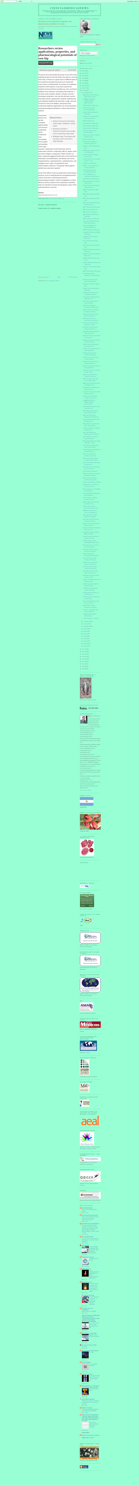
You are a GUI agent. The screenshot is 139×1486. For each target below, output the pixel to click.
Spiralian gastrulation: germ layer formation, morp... (91, 136)
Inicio (58, 277)
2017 (83, 649)
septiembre (86, 626)
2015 (83, 654)
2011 (83, 664)
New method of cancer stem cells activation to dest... (91, 468)
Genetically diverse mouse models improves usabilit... (91, 392)
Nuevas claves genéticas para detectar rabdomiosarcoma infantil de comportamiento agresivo (90, 1218)
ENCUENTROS (86, 1362)
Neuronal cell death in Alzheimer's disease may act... (92, 528)
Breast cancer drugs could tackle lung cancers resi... (91, 524)
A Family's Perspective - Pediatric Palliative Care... (91, 429)
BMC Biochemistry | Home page (91, 230)
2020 (83, 85)
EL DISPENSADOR (87, 1208)
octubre (85, 624)
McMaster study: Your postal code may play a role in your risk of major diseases (64, 139)
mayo (84, 636)
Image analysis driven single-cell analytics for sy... (91, 182)
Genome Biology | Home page (90, 123)
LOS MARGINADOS (87, 1237)
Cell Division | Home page (89, 163)
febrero (85, 643)
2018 (83, 90)
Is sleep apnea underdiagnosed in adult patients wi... (91, 298)
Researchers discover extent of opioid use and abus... (90, 546)
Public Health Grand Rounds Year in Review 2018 (91, 407)
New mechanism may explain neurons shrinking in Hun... (90, 459)
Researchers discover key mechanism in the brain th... (90, 319)
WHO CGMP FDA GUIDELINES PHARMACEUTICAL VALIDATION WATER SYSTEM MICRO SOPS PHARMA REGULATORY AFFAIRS (91, 1318)
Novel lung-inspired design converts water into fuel (90, 567)
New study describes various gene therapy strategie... (91, 371)
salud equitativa (95, 716)
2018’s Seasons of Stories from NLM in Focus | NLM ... (90, 446)
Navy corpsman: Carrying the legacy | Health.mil (90, 437)
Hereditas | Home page (88, 121)
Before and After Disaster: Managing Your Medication (91, 416)
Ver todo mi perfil (86, 790)
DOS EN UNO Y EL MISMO (89, 1311)
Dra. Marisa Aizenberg (88, 1295)
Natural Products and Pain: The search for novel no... (91, 485)
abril (84, 638)
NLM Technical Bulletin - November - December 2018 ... (91, 306)
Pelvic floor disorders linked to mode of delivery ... (91, 302)
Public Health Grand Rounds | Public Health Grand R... (90, 411)
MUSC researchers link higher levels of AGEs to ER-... (90, 379)
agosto (85, 629)
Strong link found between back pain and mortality (91, 602)
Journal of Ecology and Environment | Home (89, 108)
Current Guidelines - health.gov (91, 618)
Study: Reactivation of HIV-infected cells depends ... (90, 516)
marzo (85, 641)
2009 (83, 669)
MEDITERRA (85, 1432)
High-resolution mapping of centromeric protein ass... (90, 142)
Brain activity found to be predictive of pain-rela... (90, 455)
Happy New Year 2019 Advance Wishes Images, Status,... (91, 96)
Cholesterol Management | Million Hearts (89, 615)
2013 (83, 659)
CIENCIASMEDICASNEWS (69, 8)
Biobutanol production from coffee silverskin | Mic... (90, 280)
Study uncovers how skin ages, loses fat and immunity (91, 550)
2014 (83, 656)
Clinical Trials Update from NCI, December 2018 (91, 420)
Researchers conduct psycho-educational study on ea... (90, 328)
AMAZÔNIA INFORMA (88, 1399)
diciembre (86, 93)
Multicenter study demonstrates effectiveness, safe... (91, 332)
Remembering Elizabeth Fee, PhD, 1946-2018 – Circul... (91, 442)
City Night (91, 1352)
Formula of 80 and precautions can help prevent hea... (92, 580)
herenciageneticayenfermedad (90, 1215)
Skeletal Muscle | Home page (90, 105)
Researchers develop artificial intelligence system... (90, 323)
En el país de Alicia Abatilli (89, 1345)
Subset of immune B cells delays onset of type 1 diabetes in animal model (64, 123)
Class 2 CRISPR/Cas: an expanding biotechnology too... (92, 175)
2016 (83, 651)
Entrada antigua (73, 277)
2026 (83, 71)
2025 (83, 73)
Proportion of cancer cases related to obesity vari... (91, 336)
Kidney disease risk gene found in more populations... (91, 367)
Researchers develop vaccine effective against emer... (90, 572)
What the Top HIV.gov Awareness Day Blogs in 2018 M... (91, 474)
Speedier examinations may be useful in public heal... (91, 362)
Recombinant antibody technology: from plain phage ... (91, 275)
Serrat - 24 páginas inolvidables (93, 1364)
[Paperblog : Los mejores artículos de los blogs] (84, 887)
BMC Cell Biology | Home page (91, 218)
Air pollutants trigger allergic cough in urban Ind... (90, 589)
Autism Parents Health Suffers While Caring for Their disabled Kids (94, 1378)
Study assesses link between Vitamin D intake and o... (90, 375)
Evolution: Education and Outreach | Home (89, 131)
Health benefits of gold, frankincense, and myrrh (90, 606)
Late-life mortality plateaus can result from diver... (91, 593)
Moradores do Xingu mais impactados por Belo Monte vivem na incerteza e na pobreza (90, 1402)
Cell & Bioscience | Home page (91, 178)
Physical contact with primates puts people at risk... (91, 345)
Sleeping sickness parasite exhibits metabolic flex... (90, 354)
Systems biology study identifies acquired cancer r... (91, 186)
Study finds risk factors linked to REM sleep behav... (91, 533)
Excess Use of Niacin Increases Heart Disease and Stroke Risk (94, 1325)
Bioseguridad (85, 1245)
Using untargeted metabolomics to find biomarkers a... (92, 494)
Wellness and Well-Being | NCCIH (91, 482)
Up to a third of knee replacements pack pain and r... (91, 463)
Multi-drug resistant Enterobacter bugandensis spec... (91, 203)
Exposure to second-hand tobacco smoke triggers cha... (91, 349)
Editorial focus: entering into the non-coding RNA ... (91, 151)
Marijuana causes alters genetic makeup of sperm (91, 576)
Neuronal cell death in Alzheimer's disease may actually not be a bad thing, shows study (64, 131)
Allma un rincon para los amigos (90, 1435)
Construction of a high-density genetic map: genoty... (91, 117)
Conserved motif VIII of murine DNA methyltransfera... (91, 222)
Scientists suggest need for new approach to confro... (91, 537)
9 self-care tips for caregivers (90, 471)
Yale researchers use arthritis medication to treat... (90, 498)
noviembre (86, 621)
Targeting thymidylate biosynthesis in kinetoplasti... (91, 554)
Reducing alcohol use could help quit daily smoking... (91, 341)
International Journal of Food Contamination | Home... (90, 293)
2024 (83, 76)
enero (85, 646)
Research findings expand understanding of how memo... (91, 541)
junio (84, 633)
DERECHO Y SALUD (88, 1257)
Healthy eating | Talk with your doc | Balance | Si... (91, 503)
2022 (83, 80)
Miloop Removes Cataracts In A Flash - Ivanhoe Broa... (91, 424)
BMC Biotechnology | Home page (91, 271)
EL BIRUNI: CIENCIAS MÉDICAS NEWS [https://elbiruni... (89, 101)
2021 (83, 83)
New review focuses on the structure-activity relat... (90, 559)
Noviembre (84, 1346)
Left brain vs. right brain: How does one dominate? (90, 610)
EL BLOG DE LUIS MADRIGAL (87, 1309)
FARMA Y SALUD (87, 1408)
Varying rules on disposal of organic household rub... (90, 563)
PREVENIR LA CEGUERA (89, 1333)
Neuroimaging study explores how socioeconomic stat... (92, 450)
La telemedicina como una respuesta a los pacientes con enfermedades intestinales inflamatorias (94, 1300)
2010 (83, 666)
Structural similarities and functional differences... (89, 226)
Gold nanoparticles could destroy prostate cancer (91, 597)
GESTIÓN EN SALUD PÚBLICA (91, 1223)
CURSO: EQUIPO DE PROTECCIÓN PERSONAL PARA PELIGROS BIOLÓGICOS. (94, 1250)
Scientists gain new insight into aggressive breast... (91, 585)
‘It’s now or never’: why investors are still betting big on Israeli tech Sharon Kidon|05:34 (90, 1239)
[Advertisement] (52, 263)
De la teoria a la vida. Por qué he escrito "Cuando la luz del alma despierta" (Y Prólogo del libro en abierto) (94, 1287)
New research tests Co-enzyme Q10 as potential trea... (90, 315)
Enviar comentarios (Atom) (52, 280)
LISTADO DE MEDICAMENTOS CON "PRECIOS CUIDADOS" (90, 1410)
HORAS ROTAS (86, 1269)
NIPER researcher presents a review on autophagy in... (90, 511)
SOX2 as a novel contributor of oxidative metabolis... (91, 166)
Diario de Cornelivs (87, 1282)
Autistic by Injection (87, 1374)
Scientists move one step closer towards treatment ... (91, 358)
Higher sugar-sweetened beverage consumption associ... (91, 384)
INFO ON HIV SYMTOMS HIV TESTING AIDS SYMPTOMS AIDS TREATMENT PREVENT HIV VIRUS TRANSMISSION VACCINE (90, 1418)
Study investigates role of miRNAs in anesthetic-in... (92, 490)
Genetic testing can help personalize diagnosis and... (90, 507)
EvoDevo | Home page (88, 139)
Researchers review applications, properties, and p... (91, 388)
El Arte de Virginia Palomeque (90, 1350)
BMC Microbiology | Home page (91, 207)
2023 (83, 78)
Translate (92, 55)
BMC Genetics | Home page (90, 212)
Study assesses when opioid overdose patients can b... (90, 397)
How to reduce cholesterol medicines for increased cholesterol (94, 1425)
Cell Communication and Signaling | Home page (89, 171)
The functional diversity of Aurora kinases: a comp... (91, 160)
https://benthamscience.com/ (47, 195)
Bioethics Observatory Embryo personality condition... (91, 310)
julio (84, 631)
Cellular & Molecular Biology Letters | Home (90, 155)
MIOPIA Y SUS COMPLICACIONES (94, 1335)
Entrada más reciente (43, 277)
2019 (83, 88)
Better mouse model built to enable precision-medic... (90, 479)
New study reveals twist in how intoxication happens (91, 520)
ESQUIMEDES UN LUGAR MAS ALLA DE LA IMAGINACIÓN (91, 1386)
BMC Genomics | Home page (90, 209)
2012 (83, 661)
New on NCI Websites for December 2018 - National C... (91, 433)
